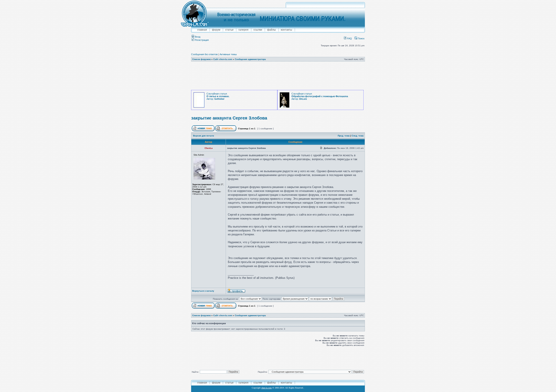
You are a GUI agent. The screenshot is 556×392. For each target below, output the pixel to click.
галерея (243, 29)
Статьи (229, 29)
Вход (197, 36)
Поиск (360, 38)
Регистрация (201, 40)
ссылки (257, 29)
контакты (286, 29)
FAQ (349, 38)
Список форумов (201, 59)
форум (216, 29)
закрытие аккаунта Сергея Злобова (229, 118)
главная (202, 29)
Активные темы (228, 54)
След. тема (358, 136)
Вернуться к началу (203, 291)
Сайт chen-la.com (222, 59)
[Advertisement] (278, 76)
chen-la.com (266, 388)
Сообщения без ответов (204, 54)
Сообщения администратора (250, 59)
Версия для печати (203, 136)
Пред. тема (344, 136)
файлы (271, 29)
